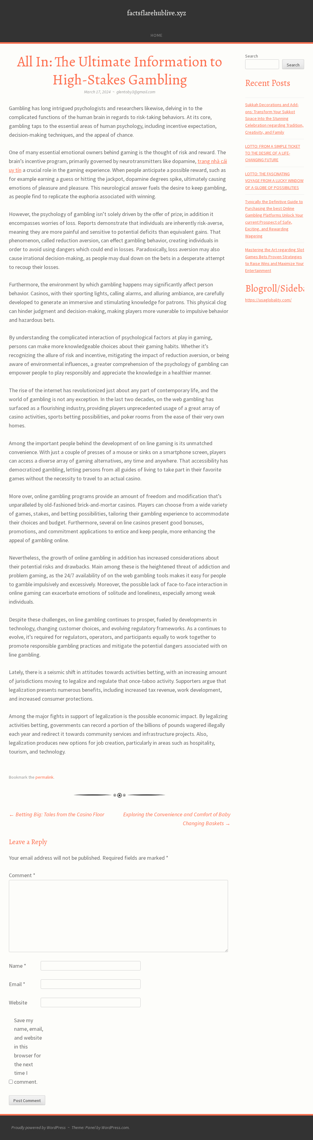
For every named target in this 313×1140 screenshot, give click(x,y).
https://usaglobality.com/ (268, 300)
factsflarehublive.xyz (156, 13)
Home (157, 35)
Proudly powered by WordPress (38, 1127)
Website (18, 1002)
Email (17, 984)
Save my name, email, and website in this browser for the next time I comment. (28, 1051)
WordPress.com (115, 1127)
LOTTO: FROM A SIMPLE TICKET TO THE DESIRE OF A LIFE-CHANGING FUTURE (272, 153)
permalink (44, 777)
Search (251, 56)
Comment (22, 875)
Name (17, 965)
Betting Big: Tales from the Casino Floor (56, 814)
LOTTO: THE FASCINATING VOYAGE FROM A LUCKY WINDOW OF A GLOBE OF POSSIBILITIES (274, 180)
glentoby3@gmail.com (135, 92)
